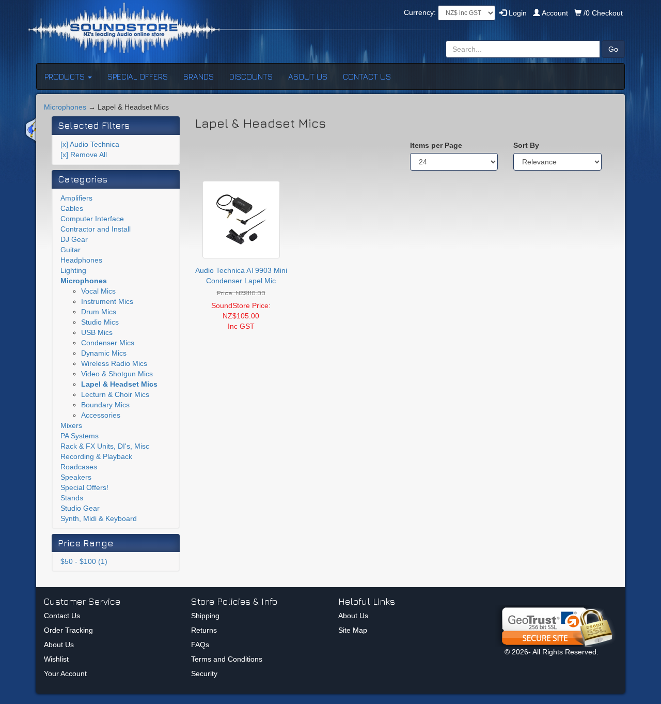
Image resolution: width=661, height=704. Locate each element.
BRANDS (198, 76)
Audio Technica (89, 144)
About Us (59, 644)
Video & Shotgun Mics (117, 374)
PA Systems (79, 436)
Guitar (70, 250)
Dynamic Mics (104, 353)
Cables (71, 208)
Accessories (100, 415)
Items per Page (436, 145)
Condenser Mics (107, 343)
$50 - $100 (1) (83, 561)
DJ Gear (74, 239)
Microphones (65, 107)
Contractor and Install (95, 229)
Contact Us (62, 615)
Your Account (65, 673)
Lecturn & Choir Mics (115, 394)
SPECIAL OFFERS (137, 76)
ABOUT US (307, 76)
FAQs (200, 644)
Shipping (205, 615)
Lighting (73, 270)
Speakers (75, 477)
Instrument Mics (107, 301)
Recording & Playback (96, 456)
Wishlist (56, 659)
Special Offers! (84, 487)
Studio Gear (80, 508)
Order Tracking (68, 630)
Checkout (603, 13)
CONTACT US (367, 76)
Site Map (352, 630)
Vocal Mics (98, 291)
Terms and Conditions (226, 659)
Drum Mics (98, 312)
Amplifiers (76, 198)
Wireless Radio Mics (114, 363)
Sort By (526, 145)
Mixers (71, 425)
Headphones (81, 260)
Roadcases (78, 467)
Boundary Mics (105, 405)
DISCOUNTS (251, 76)
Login (517, 13)
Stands (71, 498)
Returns (204, 630)
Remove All (83, 154)
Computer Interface (92, 219)
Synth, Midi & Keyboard (98, 518)
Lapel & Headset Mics (119, 384)
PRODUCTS (65, 76)
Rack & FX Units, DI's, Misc (104, 446)
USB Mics (97, 332)
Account (555, 13)
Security (204, 673)
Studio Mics (100, 322)
